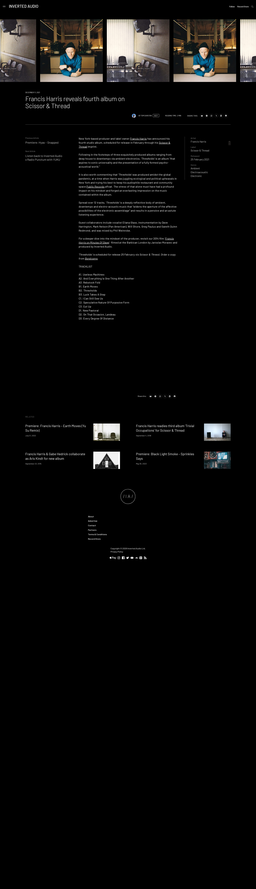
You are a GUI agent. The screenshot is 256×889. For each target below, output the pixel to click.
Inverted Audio (23, 6)
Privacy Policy (117, 551)
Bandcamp (91, 258)
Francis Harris (138, 138)
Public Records (95, 186)
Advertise (92, 521)
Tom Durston (146, 116)
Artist (193, 138)
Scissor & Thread (200, 150)
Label (193, 147)
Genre (193, 165)
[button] (204, 50)
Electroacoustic (199, 172)
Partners (92, 530)
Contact (92, 525)
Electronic (196, 175)
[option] (71, 50)
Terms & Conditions (97, 534)
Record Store (243, 6)
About (91, 516)
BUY (156, 115)
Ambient (195, 168)
